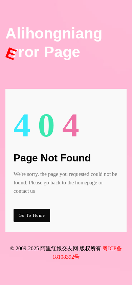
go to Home (32, 215)
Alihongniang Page (53, 43)
